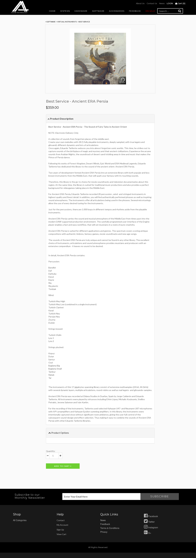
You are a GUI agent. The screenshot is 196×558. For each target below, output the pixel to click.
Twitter (151, 521)
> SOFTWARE (50, 22)
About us (140, 3)
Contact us (152, 3)
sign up (60, 529)
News (161, 3)
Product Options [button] (60, 432)
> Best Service (83, 22)
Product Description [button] (61, 118)
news (103, 520)
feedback (105, 524)
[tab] (100, 118)
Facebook (153, 516)
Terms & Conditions (109, 528)
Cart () (181, 3)
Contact (61, 520)
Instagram (153, 527)
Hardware (81, 11)
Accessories (116, 11)
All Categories (19, 520)
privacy (103, 531)
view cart (61, 534)
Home (52, 11)
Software (98, 11)
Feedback (135, 11)
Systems (65, 11)
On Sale (150, 11)
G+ (149, 532)
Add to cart (62, 466)
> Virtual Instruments (66, 22)
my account (62, 525)
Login (170, 3)
